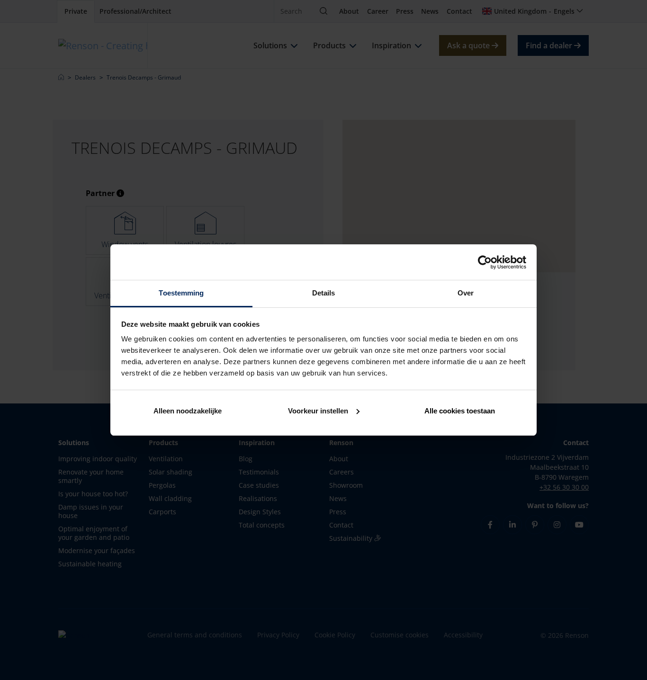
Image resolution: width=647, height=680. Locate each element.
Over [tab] (466, 293)
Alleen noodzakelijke (187, 411)
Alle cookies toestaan (459, 411)
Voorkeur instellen (318, 411)
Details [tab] (323, 293)
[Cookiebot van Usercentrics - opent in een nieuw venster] (484, 262)
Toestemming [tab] (181, 293)
